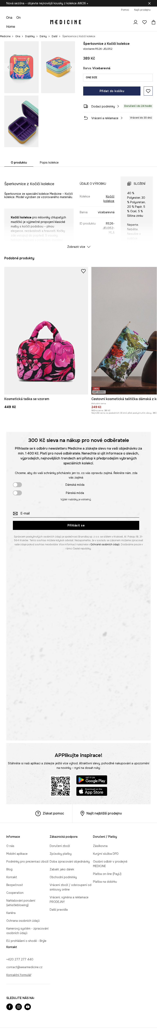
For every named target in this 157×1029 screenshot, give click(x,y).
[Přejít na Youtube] (27, 1007)
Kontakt (11, 877)
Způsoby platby (61, 854)
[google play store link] (91, 780)
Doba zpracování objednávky (70, 861)
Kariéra (11, 913)
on (18, 17)
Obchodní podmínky (63, 877)
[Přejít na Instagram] (18, 1007)
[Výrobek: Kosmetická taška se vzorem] (46, 331)
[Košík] (152, 22)
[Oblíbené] (144, 22)
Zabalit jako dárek (62, 869)
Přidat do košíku (112, 91)
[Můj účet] (135, 22)
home (10, 26)
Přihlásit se (76, 525)
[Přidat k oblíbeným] (148, 91)
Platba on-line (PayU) (107, 874)
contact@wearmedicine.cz (24, 967)
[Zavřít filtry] (149, 3)
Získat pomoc (53, 813)
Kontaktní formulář (18, 975)
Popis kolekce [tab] (49, 162)
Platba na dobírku (105, 882)
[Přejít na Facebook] (9, 1007)
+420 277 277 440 (19, 959)
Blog (9, 869)
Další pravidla (59, 909)
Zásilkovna (100, 846)
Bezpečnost (14, 885)
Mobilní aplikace (17, 854)
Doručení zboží (60, 846)
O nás (10, 846)
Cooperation (15, 893)
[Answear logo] (65, 22)
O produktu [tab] (19, 162)
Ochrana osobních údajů (23, 921)
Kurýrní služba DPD (106, 854)
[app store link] (91, 792)
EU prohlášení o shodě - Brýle (26, 941)
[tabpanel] (78, 209)
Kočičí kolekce (108, 199)
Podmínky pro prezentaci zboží (27, 861)
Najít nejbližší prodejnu (104, 813)
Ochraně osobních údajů (105, 544)
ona (9, 17)
